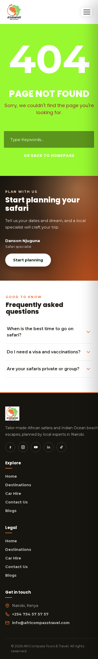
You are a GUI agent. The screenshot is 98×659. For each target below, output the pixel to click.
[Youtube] (36, 447)
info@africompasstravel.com (41, 622)
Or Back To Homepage (49, 155)
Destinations (18, 485)
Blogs (10, 510)
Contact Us (16, 502)
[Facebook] (10, 447)
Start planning (28, 259)
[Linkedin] (49, 447)
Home (11, 476)
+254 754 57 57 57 (30, 614)
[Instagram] (23, 447)
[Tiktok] (61, 447)
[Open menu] (86, 12)
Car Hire (13, 493)
